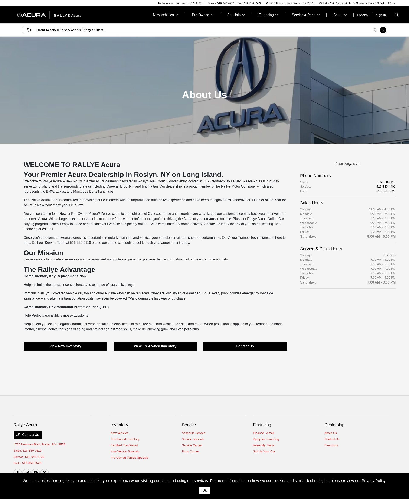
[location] (267, 3)
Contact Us (245, 346)
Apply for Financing (266, 439)
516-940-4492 (386, 186)
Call (348, 164)
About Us (330, 433)
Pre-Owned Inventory (125, 439)
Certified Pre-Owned (124, 445)
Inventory (119, 424)
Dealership (334, 424)
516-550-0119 (386, 182)
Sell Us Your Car (264, 451)
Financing (262, 424)
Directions (331, 445)
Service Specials (193, 439)
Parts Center (190, 451)
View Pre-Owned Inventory (155, 346)
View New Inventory (65, 346)
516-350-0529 (386, 191)
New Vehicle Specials (125, 451)
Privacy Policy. (374, 481)
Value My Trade (263, 445)
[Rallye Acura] (50, 14)
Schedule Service (193, 433)
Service (189, 424)
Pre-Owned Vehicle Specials (129, 457)
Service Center (192, 445)
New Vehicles (119, 433)
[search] (397, 15)
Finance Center (263, 433)
